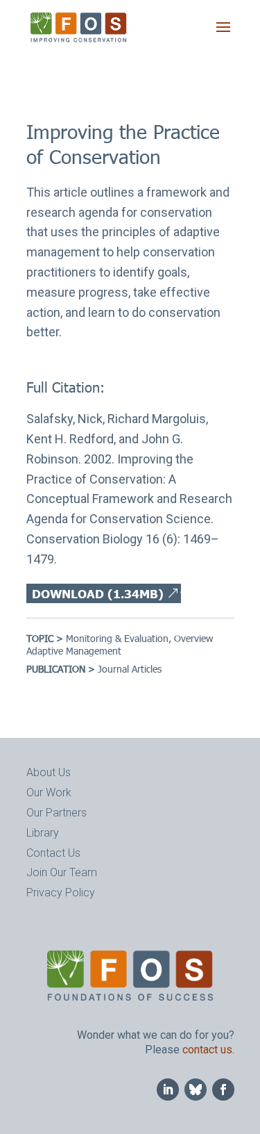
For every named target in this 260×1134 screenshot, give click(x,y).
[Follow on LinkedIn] (168, 1089)
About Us (48, 772)
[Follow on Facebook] (223, 1089)
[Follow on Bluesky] (195, 1089)
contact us (207, 1049)
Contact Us (53, 853)
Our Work (48, 792)
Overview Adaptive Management (119, 644)
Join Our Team (61, 872)
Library (42, 832)
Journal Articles (130, 668)
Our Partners (56, 812)
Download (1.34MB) (98, 593)
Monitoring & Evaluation (117, 638)
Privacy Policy (60, 892)
